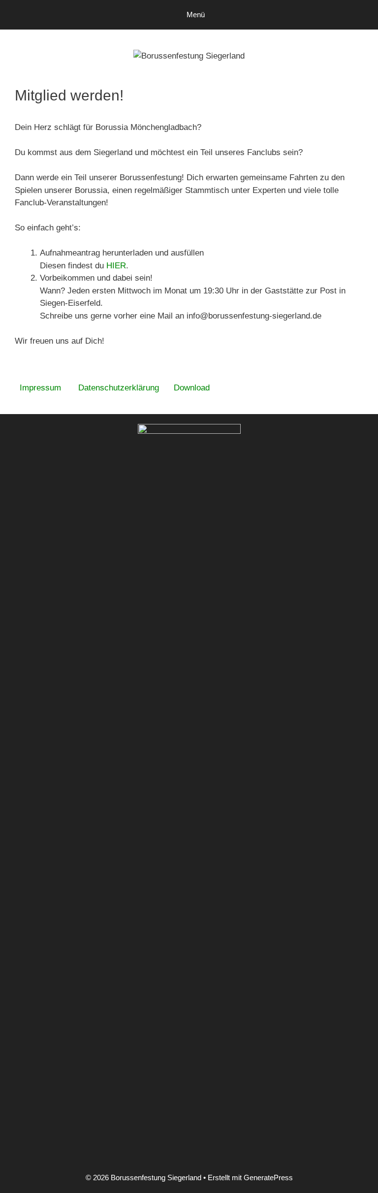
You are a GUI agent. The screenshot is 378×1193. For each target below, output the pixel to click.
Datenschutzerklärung (118, 387)
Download (192, 387)
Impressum (40, 387)
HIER (116, 265)
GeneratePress (268, 1177)
